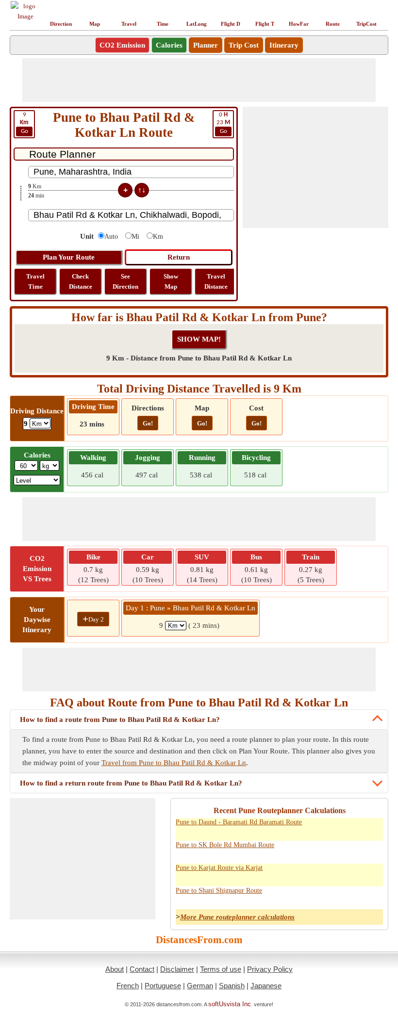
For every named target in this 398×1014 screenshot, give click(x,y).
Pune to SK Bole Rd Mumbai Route (225, 845)
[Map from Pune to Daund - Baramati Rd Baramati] (371, 827)
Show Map (171, 281)
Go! (148, 423)
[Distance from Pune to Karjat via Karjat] (328, 873)
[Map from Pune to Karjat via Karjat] (371, 873)
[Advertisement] (199, 80)
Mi (135, 236)
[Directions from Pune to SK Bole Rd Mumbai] (350, 850)
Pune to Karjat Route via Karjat (219, 867)
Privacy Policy (270, 969)
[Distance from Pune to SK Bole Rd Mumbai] (328, 850)
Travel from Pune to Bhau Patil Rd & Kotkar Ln (173, 763)
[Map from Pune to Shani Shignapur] (371, 896)
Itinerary (283, 45)
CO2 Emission (122, 45)
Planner (205, 45)
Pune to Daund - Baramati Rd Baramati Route (239, 822)
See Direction (125, 281)
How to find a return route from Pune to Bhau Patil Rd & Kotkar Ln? (131, 783)
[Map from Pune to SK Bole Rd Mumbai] (371, 850)
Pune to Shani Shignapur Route (219, 890)
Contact (142, 969)
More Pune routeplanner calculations (237, 917)
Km (158, 236)
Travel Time (35, 281)
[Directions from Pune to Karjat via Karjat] (350, 873)
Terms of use (220, 969)
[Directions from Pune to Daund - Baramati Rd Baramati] (350, 827)
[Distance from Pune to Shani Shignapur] (328, 896)
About (114, 969)
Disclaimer (177, 969)
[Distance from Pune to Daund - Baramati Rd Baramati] (328, 827)
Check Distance (80, 281)
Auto (111, 236)
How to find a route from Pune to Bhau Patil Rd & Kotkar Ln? (120, 719)
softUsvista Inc (229, 1004)
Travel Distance (216, 281)
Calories (169, 45)
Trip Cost (244, 45)
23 (223, 123)
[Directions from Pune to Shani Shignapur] (350, 896)
